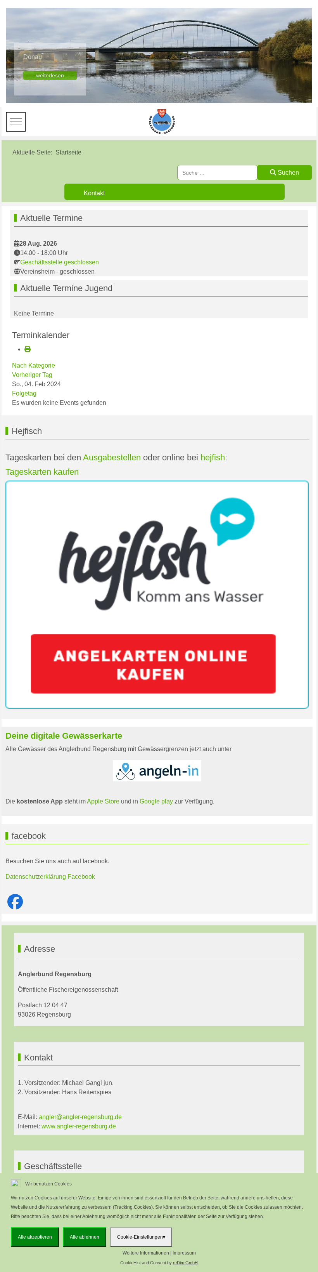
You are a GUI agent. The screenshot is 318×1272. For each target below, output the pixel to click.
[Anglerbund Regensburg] (163, 121)
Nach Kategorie (33, 365)
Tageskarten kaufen (42, 472)
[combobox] (217, 172)
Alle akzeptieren (35, 1237)
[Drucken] (27, 349)
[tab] (142, 87)
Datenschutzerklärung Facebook (50, 876)
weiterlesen (50, 75)
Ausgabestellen (112, 457)
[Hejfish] (157, 595)
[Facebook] (15, 902)
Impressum (184, 1253)
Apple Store (103, 801)
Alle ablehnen (84, 1237)
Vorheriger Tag (32, 374)
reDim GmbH (185, 1262)
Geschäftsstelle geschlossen (59, 262)
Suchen (287, 172)
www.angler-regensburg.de (78, 1126)
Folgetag (24, 393)
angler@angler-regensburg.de (80, 1117)
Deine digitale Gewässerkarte (63, 736)
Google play (155, 801)
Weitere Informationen (146, 1253)
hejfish (212, 457)
